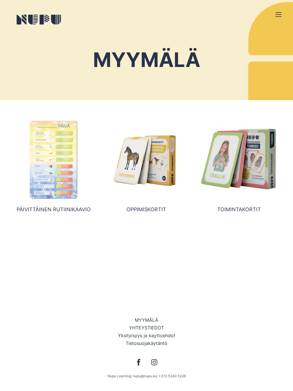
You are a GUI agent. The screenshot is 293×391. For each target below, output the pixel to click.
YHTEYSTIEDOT (146, 328)
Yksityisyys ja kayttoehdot (146, 335)
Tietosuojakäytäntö (146, 343)
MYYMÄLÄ (146, 320)
